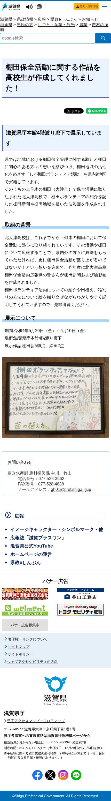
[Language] (40, 7)
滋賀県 (6, 19)
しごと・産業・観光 (56, 25)
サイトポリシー (20, 654)
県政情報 (25, 19)
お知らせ (90, 19)
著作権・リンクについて (27, 639)
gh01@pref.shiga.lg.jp (71, 489)
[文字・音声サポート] (30, 7)
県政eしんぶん (63, 19)
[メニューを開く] (104, 6)
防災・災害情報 (89, 6)
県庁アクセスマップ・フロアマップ (36, 721)
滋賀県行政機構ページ (65, 735)
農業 (83, 25)
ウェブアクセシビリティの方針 (32, 662)
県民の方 (25, 25)
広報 (42, 19)
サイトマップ (18, 647)
